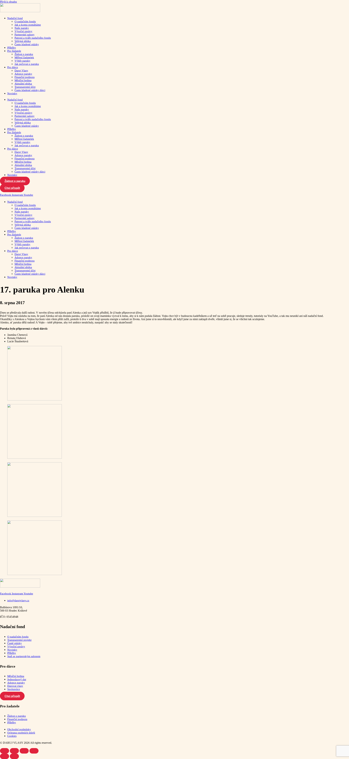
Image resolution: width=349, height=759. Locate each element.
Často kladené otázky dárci (30, 90)
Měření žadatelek (24, 57)
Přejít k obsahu (8, 1)
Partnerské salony (25, 34)
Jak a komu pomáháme (28, 24)
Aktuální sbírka (23, 83)
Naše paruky (22, 28)
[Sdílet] (24, 751)
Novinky (12, 93)
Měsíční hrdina (23, 80)
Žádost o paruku (24, 54)
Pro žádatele (14, 50)
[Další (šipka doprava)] (14, 756)
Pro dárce (12, 67)
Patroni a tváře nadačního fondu (33, 37)
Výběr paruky (22, 60)
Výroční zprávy (23, 31)
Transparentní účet (25, 86)
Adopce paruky (23, 73)
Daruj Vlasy (21, 70)
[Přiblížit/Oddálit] (4, 751)
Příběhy (11, 47)
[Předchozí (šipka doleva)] (4, 756)
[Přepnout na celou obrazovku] (14, 751)
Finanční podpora (25, 77)
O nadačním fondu (25, 21)
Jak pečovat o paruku (27, 64)
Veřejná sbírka (23, 41)
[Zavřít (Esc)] (34, 751)
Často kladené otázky (27, 44)
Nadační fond (15, 18)
